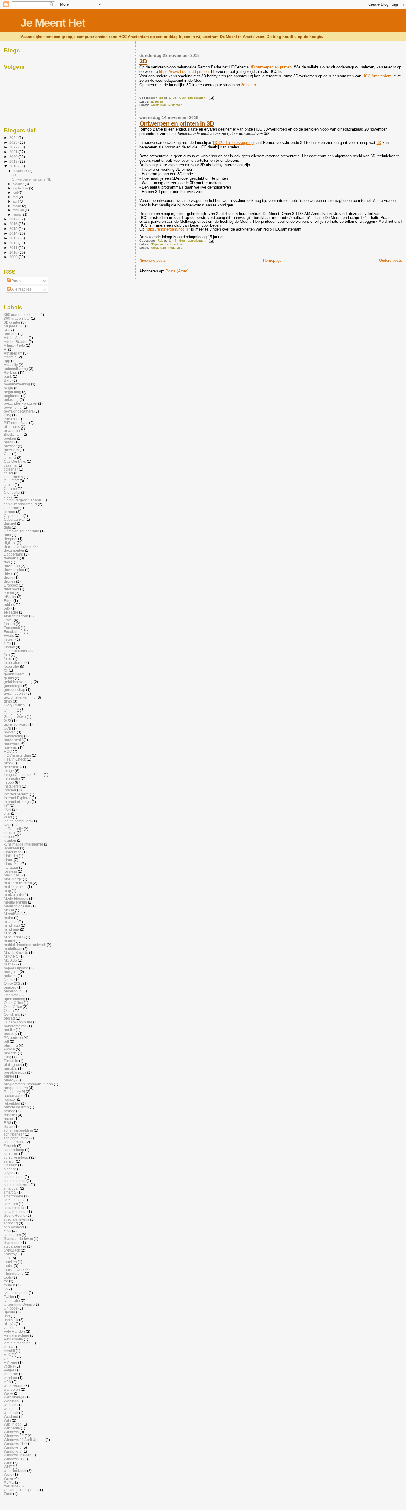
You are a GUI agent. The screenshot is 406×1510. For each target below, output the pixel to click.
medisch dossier (17, 906)
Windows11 (13, 1459)
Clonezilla (12, 492)
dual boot (11, 589)
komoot (10, 833)
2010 (13, 252)
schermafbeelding (18, 1130)
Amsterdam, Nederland (166, 104)
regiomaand (13, 1095)
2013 (13, 238)
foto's (8, 659)
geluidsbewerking (18, 682)
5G (6, 330)
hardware (11, 744)
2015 (13, 229)
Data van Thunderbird (21, 531)
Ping (7, 1057)
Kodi (7, 825)
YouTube (11, 1486)
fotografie (11, 666)
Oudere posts (390, 260)
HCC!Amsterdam (376, 76)
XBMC (9, 1482)
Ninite (8, 979)
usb (7, 1316)
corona (9, 512)
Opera (9, 1010)
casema (10, 465)
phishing (11, 1045)
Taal (7, 1258)
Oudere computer (18, 1022)
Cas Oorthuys (15, 461)
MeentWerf (12, 914)
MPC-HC (11, 956)
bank (8, 376)
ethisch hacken (16, 616)
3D (143, 61)
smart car (11, 1188)
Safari (8, 1126)
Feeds (9, 635)
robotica (10, 1115)
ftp (6, 670)
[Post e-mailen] (211, 97)
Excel (8, 620)
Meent (9, 910)
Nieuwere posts (152, 260)
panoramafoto (15, 1026)
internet (10, 790)
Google (10, 713)
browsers (11, 450)
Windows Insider (17, 1455)
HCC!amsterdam (17, 755)
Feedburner (13, 632)
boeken (10, 438)
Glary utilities (14, 705)
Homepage (272, 260)
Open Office (13, 1003)
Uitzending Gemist (19, 1304)
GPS (7, 720)
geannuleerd (14, 674)
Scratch (10, 1146)
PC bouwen (13, 1037)
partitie (9, 1030)
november (20, 171)
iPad (7, 809)
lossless (10, 871)
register (10, 1099)
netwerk (10, 976)
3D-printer (157, 101)
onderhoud (13, 991)
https (8, 763)
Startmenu (12, 1242)
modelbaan (13, 949)
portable (10, 1068)
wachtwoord (13, 1385)
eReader (11, 612)
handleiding (13, 736)
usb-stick (11, 1320)
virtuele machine (17, 1343)
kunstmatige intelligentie (23, 844)
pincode (10, 1053)
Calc (7, 454)
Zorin (8, 1494)
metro (8, 918)
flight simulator (15, 651)
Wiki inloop (13, 1424)
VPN (7, 1382)
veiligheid (12, 1327)
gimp (8, 701)
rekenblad (12, 1103)
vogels (9, 1366)
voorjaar (10, 1378)
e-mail (9, 593)
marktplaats (13, 894)
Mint (7, 933)
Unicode (11, 1308)
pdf (6, 1041)
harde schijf (13, 740)
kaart (8, 817)
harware (10, 747)
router (8, 1119)
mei (16, 197)
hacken (10, 732)
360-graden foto (17, 318)
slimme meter (15, 1181)
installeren (12, 786)
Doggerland (13, 554)
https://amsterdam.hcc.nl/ (168, 229)
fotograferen (13, 662)
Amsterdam (13, 353)
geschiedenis (15, 693)
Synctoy (10, 1254)
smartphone (13, 1196)
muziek (9, 964)
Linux (8, 860)
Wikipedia (12, 1428)
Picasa (9, 1049)
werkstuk (11, 1413)
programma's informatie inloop (28, 1084)
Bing (7, 415)
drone (8, 577)
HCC (8, 751)
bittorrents (12, 427)
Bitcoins (10, 419)
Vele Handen (14, 1331)
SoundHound (15, 1215)
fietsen (9, 639)
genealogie (13, 686)
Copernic (11, 508)
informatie (12, 778)
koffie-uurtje (13, 829)
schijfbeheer (14, 1134)
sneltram (11, 1204)
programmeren (16, 1088)
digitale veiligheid (18, 546)
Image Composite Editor (23, 775)
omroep (10, 987)
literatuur (11, 867)
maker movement (18, 883)
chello (9, 485)
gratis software (15, 724)
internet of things (17, 802)
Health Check (15, 759)
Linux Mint (12, 863)
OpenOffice (13, 1007)
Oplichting (12, 1014)
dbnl (7, 535)
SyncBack (12, 1250)
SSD (7, 1231)
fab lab (9, 624)
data (7, 527)
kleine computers (18, 821)
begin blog (12, 392)
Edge (8, 601)
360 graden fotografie (21, 314)
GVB (7, 728)
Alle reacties (21, 289)
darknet (10, 523)
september (21, 188)
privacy (9, 1080)
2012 (13, 243)
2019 (13, 161)
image (9, 771)
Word (8, 1474)
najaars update (16, 968)
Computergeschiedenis (23, 500)
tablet (8, 1266)
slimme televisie (17, 1184)
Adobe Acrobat (16, 338)
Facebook (12, 628)
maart (17, 206)
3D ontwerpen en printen (271, 67)
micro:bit (11, 921)
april (16, 201)
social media (14, 1208)
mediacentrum (15, 902)
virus (8, 1347)
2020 (13, 157)
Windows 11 (13, 1443)
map (7, 891)
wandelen (12, 1389)
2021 (13, 152)
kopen (9, 836)
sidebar (10, 1169)
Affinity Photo (14, 345)
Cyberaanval (14, 519)
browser (10, 446)
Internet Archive (16, 794)
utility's (9, 1324)
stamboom (12, 1235)
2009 (13, 257)
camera (10, 458)
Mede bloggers (16, 898)
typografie (12, 1300)
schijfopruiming (16, 1138)
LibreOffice (12, 852)
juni (15, 192)
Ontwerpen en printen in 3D (176, 123)
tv (5, 1289)
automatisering (16, 369)
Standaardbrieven (18, 1239)
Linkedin (11, 856)
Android (10, 357)
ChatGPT (11, 481)
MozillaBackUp (16, 952)
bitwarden (12, 430)
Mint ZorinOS (14, 937)
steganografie (15, 1246)
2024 (13, 137)
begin (8, 388)
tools (8, 1277)
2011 (13, 248)
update (9, 1312)
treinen (9, 1285)
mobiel (9, 941)
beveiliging (13, 407)
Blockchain (13, 434)
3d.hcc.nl (249, 85)
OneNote (11, 995)
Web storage (14, 1397)
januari (18, 214)
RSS (7, 1123)
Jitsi (7, 813)
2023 (13, 142)
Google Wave (15, 717)
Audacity (11, 365)
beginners (12, 396)
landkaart (11, 848)
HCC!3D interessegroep (233, 142)
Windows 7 (13, 1447)
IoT (6, 805)
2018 (13, 166)
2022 (13, 147)
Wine (8, 1463)
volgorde (11, 1374)
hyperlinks (12, 767)
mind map (12, 925)
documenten (14, 550)
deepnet (10, 539)
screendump (14, 1150)
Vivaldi (9, 1351)
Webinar (11, 1401)
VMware (10, 1362)
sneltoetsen (13, 1200)
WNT (8, 1467)
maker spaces (15, 887)
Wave (8, 1393)
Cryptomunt (13, 516)
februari (19, 210)
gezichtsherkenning (20, 697)
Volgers (10, 1370)
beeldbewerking (17, 384)
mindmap (11, 929)
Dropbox (11, 585)
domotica (11, 558)
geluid (9, 678)
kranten (10, 840)
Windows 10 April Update (24, 1440)
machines (12, 875)
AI (5, 349)
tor (6, 1281)
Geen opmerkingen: (193, 97)
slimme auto (13, 1177)
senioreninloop (175, 244)
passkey (10, 1034)
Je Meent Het (52, 22)
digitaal (10, 543)
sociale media (15, 1211)
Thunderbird (14, 1273)
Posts (16, 281)
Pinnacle (11, 1061)
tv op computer (16, 1293)
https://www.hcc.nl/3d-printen (184, 71)
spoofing (11, 1223)
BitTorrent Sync (16, 423)
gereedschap (14, 690)
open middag (14, 999)
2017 (13, 219)
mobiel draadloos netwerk (25, 945)
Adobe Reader (16, 342)
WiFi (7, 1420)
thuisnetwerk (14, 1269)
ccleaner (11, 469)
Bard (8, 380)
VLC (7, 1355)
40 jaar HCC (14, 326)
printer (9, 1076)
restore (9, 1111)
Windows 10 (14, 1436)
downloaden (14, 570)
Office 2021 (13, 983)
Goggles (11, 709)
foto (7, 655)
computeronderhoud (20, 504)
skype (8, 1173)
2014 (13, 233)
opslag (9, 1018)
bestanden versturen (20, 403)
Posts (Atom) (177, 271)
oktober (19, 184)
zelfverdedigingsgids (20, 1490)
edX (7, 608)
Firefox (9, 647)
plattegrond (13, 1065)
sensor (9, 1161)
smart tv (10, 1192)
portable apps (15, 1072)
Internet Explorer (17, 798)
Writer (8, 1478)
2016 (13, 224)
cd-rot (8, 473)
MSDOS (10, 960)
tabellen (10, 1262)
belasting (11, 400)
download (12, 566)
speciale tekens (16, 1219)
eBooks (10, 597)
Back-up (10, 372)
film (7, 643)
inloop (9, 782)
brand (8, 442)
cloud (8, 496)
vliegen (10, 1358)
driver (8, 574)
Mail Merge (13, 879)
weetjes (10, 1409)
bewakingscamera (19, 411)
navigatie (11, 972)
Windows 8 (13, 1451)
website (10, 1405)
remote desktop (16, 1107)
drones (9, 581)
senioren (11, 1153)
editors (9, 604)
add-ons (10, 334)
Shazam (10, 1165)
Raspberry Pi (14, 1092)
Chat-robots (13, 477)
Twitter (9, 1297)
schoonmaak (14, 1142)
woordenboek (15, 1471)
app (7, 361)
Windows (11, 1432)
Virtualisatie (13, 1339)
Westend (11, 1416)
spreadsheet (14, 1227)
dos (7, 562)
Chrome (10, 488)
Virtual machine (16, 1335)
